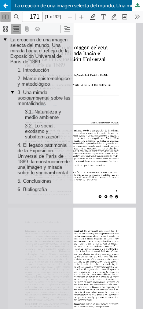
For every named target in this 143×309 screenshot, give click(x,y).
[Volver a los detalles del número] (5, 5)
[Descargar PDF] (137, 5)
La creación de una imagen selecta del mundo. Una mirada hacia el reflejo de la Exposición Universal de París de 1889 (79, 5)
